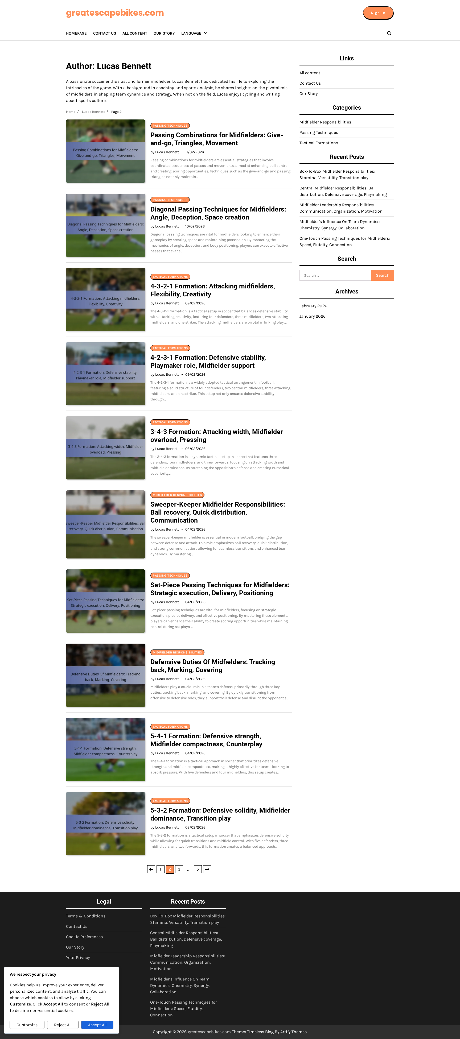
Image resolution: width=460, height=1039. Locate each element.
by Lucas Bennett (164, 152)
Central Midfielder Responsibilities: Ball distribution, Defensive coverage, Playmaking (186, 939)
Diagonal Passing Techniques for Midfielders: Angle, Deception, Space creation (218, 213)
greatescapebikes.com (115, 13)
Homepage (76, 33)
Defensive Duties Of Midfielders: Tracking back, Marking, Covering (212, 666)
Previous (151, 869)
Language (191, 33)
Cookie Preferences (84, 936)
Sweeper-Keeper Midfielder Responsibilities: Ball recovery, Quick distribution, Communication (217, 512)
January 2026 (312, 316)
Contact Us (104, 33)
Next (207, 869)
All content (134, 33)
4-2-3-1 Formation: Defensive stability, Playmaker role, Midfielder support (208, 361)
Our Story (164, 33)
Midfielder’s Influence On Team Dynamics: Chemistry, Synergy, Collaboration (180, 985)
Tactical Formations (170, 277)
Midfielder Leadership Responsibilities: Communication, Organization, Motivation (187, 962)
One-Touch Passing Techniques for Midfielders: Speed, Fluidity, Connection (183, 1008)
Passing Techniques (170, 125)
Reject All (63, 1024)
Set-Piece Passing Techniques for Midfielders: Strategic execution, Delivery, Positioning (220, 589)
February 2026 (313, 305)
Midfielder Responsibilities (177, 495)
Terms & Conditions (85, 915)
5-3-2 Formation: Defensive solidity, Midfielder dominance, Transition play (220, 814)
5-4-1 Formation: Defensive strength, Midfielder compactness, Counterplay (206, 740)
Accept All (97, 1024)
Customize (27, 1024)
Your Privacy (78, 957)
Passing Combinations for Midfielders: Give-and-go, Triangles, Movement (216, 139)
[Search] (389, 33)
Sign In (378, 13)
